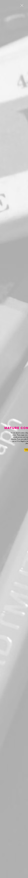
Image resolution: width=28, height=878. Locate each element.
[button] (22, 5)
